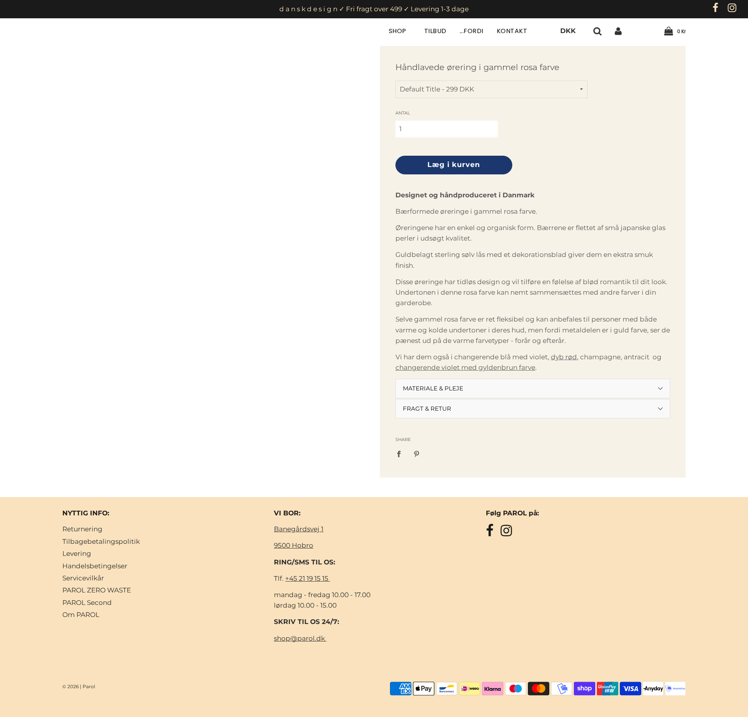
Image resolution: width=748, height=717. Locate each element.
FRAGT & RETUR (427, 408)
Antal (402, 113)
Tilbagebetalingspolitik (101, 541)
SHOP (398, 30)
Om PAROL (80, 615)
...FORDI (471, 30)
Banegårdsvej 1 (298, 529)
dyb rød (564, 357)
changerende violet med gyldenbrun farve (465, 367)
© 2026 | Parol (78, 686)
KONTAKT (512, 30)
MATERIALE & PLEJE (433, 388)
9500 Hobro (293, 545)
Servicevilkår (83, 578)
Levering (76, 553)
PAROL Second (87, 602)
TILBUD (435, 30)
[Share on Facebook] (401, 453)
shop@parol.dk (300, 638)
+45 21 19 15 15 (307, 578)
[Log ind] (618, 30)
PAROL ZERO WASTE (96, 590)
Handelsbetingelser (94, 566)
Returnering (82, 529)
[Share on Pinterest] (417, 453)
